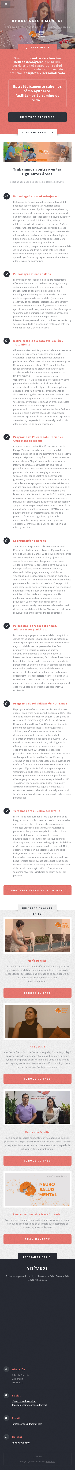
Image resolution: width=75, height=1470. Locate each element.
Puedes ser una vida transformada (37, 1214)
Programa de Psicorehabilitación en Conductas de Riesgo (38, 438)
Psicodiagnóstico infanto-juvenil (36, 196)
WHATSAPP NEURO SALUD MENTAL (37, 890)
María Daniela (37, 960)
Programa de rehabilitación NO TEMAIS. (40, 703)
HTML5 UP (50, 1461)
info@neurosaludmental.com (27, 1423)
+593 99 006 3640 (20, 1442)
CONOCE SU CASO (37, 1078)
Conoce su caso (37, 993)
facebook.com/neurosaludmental (29, 1404)
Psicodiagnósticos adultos (32, 274)
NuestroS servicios (37, 117)
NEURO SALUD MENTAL (37, 20)
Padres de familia (37, 1132)
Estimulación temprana (29, 540)
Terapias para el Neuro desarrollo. (37, 811)
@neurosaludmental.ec (24, 1401)
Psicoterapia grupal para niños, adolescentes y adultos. (35, 627)
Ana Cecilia (37, 1046)
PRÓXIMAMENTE (37, 1239)
